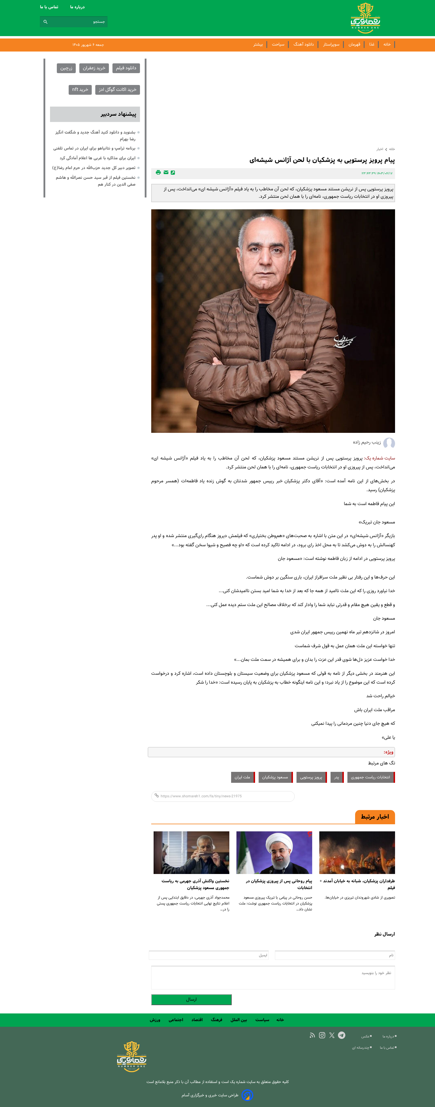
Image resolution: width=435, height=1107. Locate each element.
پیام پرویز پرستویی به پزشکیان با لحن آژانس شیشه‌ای (322, 160)
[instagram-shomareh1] (322, 1035)
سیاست (262, 1020)
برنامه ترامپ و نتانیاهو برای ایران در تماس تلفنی (94, 148)
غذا (371, 44)
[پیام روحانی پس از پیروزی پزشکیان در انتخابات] (274, 852)
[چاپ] (157, 173)
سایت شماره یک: (379, 458)
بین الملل (239, 1020)
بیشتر (258, 44)
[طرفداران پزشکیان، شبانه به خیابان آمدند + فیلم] (357, 852)
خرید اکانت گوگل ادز (117, 90)
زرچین (66, 68)
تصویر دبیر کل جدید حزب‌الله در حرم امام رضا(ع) (94, 168)
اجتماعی (176, 1020)
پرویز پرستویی (311, 777)
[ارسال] (165, 173)
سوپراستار (331, 44)
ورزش (156, 1020)
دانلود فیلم (126, 68)
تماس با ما (49, 7)
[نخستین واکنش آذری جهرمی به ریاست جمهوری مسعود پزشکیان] (191, 852)
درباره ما (78, 7)
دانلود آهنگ (304, 44)
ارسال (191, 999)
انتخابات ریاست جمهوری (370, 777)
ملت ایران (242, 777)
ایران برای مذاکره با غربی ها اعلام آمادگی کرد (98, 158)
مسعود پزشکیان (275, 777)
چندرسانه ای (361, 1047)
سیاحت (278, 44)
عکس (365, 1036)
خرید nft (80, 90)
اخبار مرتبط (375, 816)
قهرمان (354, 44)
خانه (387, 44)
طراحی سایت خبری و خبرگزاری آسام (210, 1095)
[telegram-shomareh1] (341, 1035)
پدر (336, 777)
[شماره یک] (131, 1071)
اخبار (379, 149)
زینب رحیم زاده (367, 442)
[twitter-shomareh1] (332, 1035)
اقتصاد (197, 1020)
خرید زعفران (94, 68)
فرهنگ (217, 1020)
